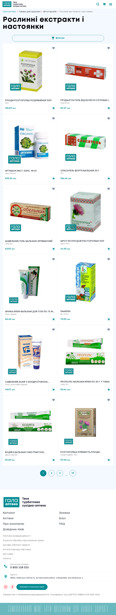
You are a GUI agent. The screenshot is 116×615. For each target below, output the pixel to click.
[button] (53, 48)
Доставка (8, 554)
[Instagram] (5, 587)
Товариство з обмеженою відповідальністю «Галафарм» (33, 595)
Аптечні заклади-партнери (17, 549)
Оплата (7, 558)
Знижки (64, 513)
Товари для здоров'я (29, 12)
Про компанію (13, 524)
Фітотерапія (49, 12)
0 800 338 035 (19, 567)
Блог (62, 518)
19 (73, 473)
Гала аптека (9, 12)
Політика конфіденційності (16, 536)
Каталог (9, 513)
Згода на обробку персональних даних (23, 540)
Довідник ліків (13, 529)
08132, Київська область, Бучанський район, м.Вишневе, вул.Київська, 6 (46, 578)
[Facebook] (12, 587)
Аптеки (8, 518)
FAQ (62, 524)
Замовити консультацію (32, 587)
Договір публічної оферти (16, 545)
